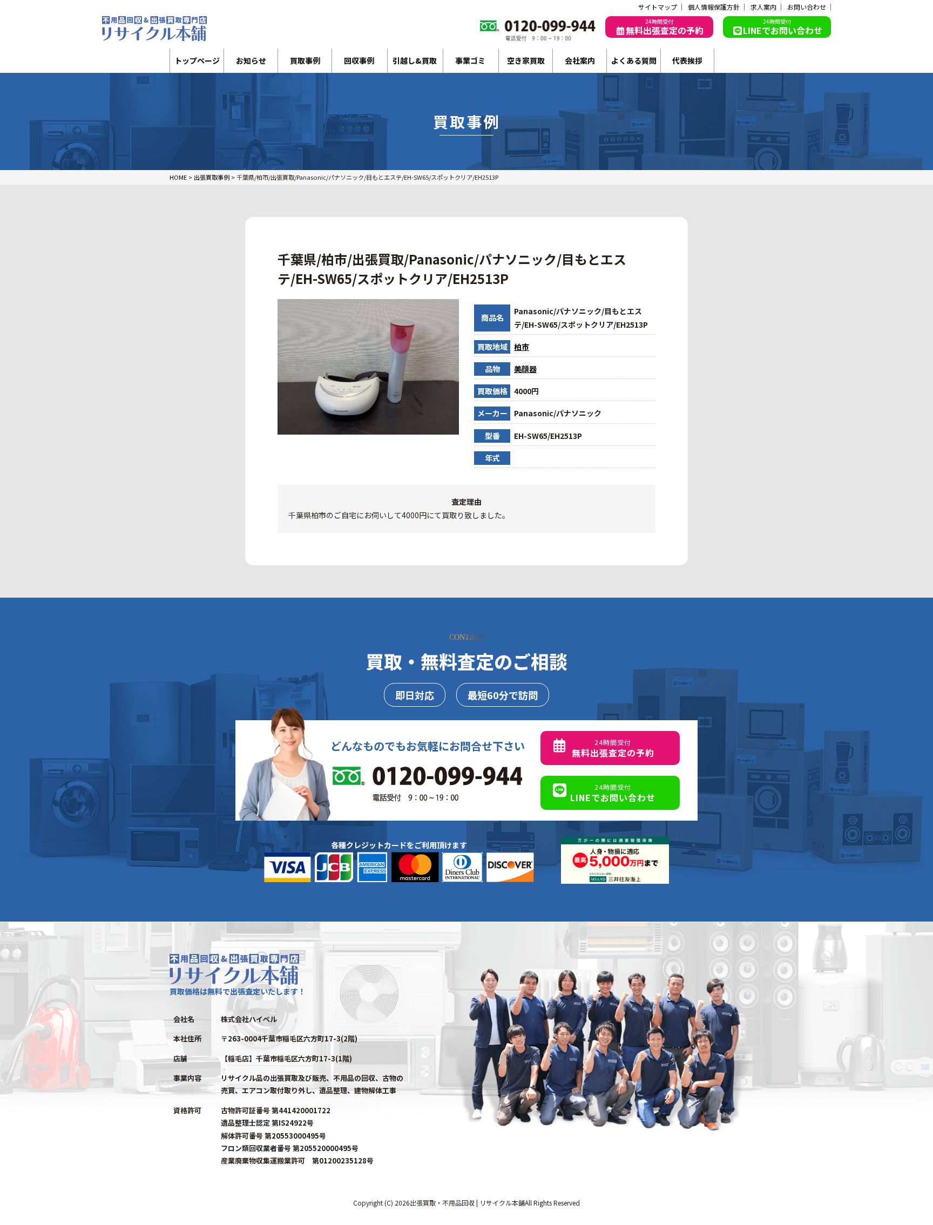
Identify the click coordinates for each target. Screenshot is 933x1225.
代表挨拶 (687, 60)
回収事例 (359, 60)
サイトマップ (657, 7)
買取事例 (305, 60)
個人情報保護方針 (714, 7)
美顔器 (525, 368)
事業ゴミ (470, 60)
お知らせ (251, 60)
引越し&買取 (415, 60)
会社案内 (580, 60)
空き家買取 (526, 60)
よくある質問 (634, 60)
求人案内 (763, 7)
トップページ (197, 60)
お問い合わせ (806, 7)
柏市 (521, 346)
